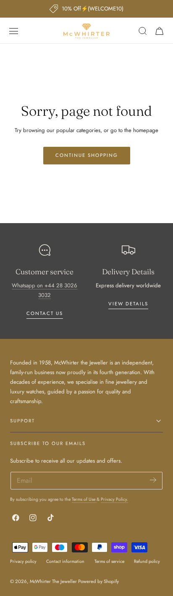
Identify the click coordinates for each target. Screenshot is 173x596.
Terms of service (109, 561)
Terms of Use (84, 499)
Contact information (65, 561)
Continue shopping (86, 155)
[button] (13, 31)
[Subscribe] (153, 480)
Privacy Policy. (114, 499)
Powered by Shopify (98, 581)
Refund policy (147, 561)
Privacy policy (23, 561)
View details (128, 303)
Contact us (44, 313)
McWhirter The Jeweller (53, 581)
